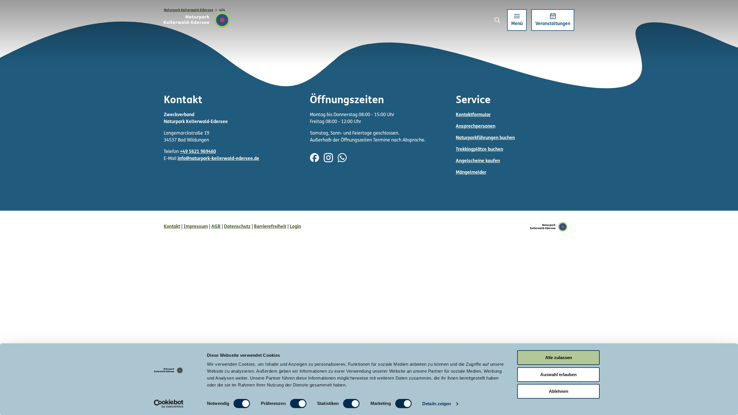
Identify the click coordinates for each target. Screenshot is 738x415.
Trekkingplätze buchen (479, 149)
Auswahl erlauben (558, 374)
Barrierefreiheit (270, 227)
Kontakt (172, 227)
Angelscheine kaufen (478, 161)
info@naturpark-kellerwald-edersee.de (218, 158)
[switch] (298, 403)
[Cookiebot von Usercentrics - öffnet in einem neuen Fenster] (169, 403)
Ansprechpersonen (475, 126)
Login (295, 227)
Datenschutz (237, 227)
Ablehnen (558, 391)
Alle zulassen (558, 357)
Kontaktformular (473, 115)
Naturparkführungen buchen (485, 138)
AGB (216, 227)
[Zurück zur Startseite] (197, 20)
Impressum (196, 227)
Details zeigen (436, 403)
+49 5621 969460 (198, 152)
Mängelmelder (471, 172)
